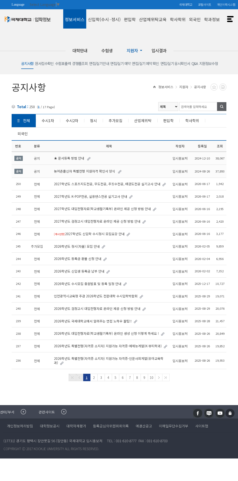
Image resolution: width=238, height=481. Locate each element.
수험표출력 (63, 64)
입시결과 (159, 50)
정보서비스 (165, 86)
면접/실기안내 (99, 64)
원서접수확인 (44, 64)
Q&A (195, 64)
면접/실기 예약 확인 (145, 64)
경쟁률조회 (80, 64)
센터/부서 (7, 412)
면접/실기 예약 (120, 64)
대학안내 (80, 50)
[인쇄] (222, 87)
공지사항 (27, 64)
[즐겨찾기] (214, 87)
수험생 (106, 50)
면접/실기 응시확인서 (175, 64)
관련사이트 (47, 412)
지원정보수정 (208, 64)
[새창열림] (197, 413)
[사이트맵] (229, 17)
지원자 (132, 50)
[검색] (221, 106)
